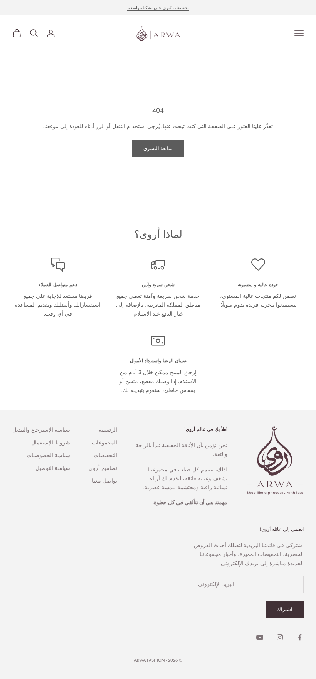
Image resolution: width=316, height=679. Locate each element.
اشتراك (284, 609)
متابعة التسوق (158, 148)
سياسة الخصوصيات (48, 455)
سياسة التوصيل (52, 468)
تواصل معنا (104, 481)
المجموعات (104, 442)
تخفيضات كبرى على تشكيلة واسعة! (158, 8)
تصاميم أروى (103, 468)
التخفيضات (105, 455)
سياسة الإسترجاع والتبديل (41, 430)
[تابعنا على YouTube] (260, 637)
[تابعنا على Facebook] (300, 637)
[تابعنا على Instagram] (280, 637)
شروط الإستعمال (50, 442)
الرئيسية (108, 430)
